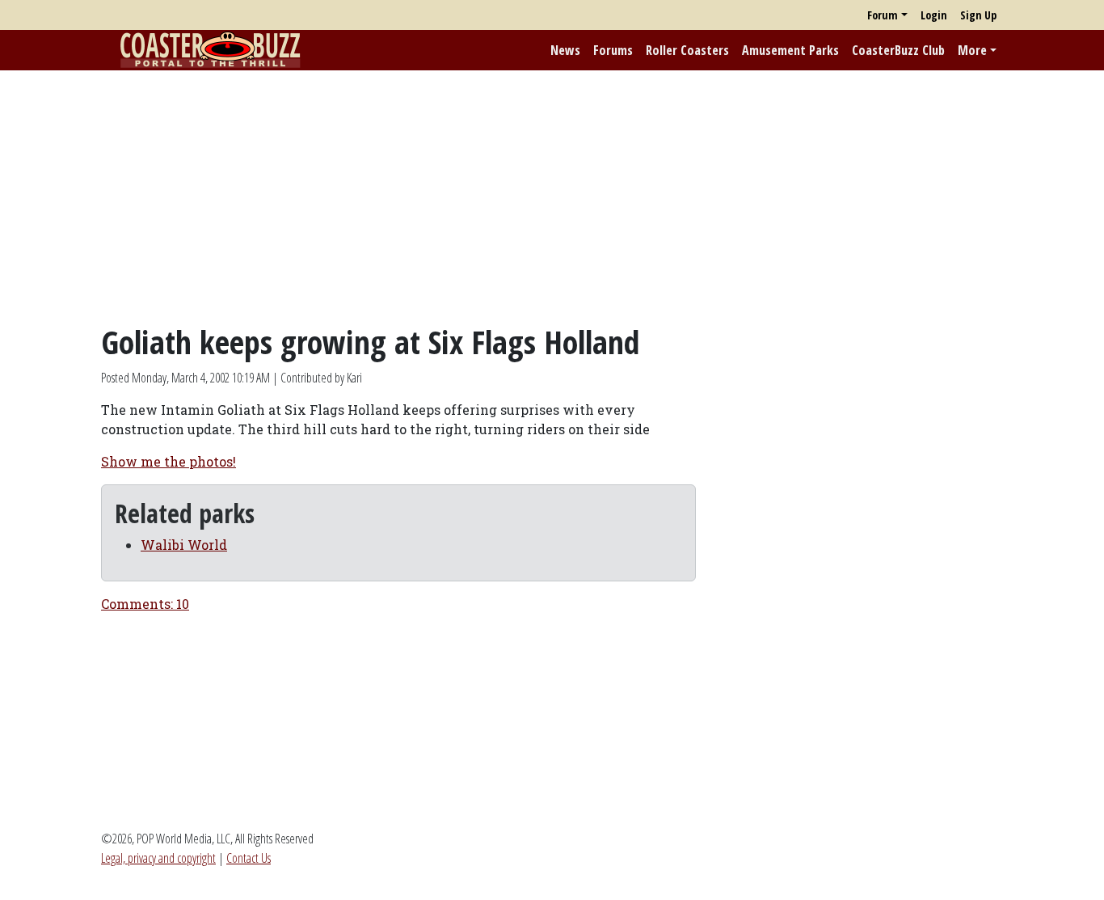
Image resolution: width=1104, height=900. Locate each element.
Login (934, 15)
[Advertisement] (552, 196)
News (565, 50)
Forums (613, 50)
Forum (882, 15)
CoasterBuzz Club (898, 50)
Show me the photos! (168, 461)
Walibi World (184, 544)
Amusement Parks (790, 50)
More (972, 50)
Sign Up (978, 15)
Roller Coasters (687, 50)
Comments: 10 (145, 603)
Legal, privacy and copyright (158, 858)
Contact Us (248, 858)
